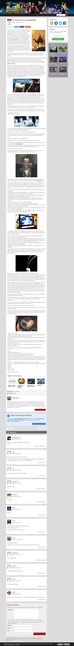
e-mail (9, 628)
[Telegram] (56, 23)
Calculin (14, 566)
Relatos (14, 393)
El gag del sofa (16, 437)
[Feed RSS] (51, 23)
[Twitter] (60, 23)
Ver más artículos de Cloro (40, 409)
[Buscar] (67, 15)
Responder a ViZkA (41, 514)
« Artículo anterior (10, 428)
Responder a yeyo (42, 462)
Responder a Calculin (41, 573)
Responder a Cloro (41, 547)
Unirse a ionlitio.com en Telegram (39, 423)
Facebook (22, 26)
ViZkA (13, 507)
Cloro (14, 22)
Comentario (9, 609)
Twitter (16, 26)
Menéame (28, 26)
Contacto (53, 15)
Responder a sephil (41, 599)
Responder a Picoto (41, 586)
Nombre (9, 625)
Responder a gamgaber (40, 488)
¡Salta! (38, 15)
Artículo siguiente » (42, 428)
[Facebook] (64, 23)
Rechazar (66, 644)
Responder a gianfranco (40, 560)
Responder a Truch (41, 531)
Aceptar (60, 644)
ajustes (18, 644)
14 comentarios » (20, 22)
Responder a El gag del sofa (40, 446)
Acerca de (48, 15)
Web (8, 630)
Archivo (42, 15)
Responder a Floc (42, 475)
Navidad (18, 391)
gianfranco (15, 553)
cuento (14, 391)
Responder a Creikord (41, 501)
